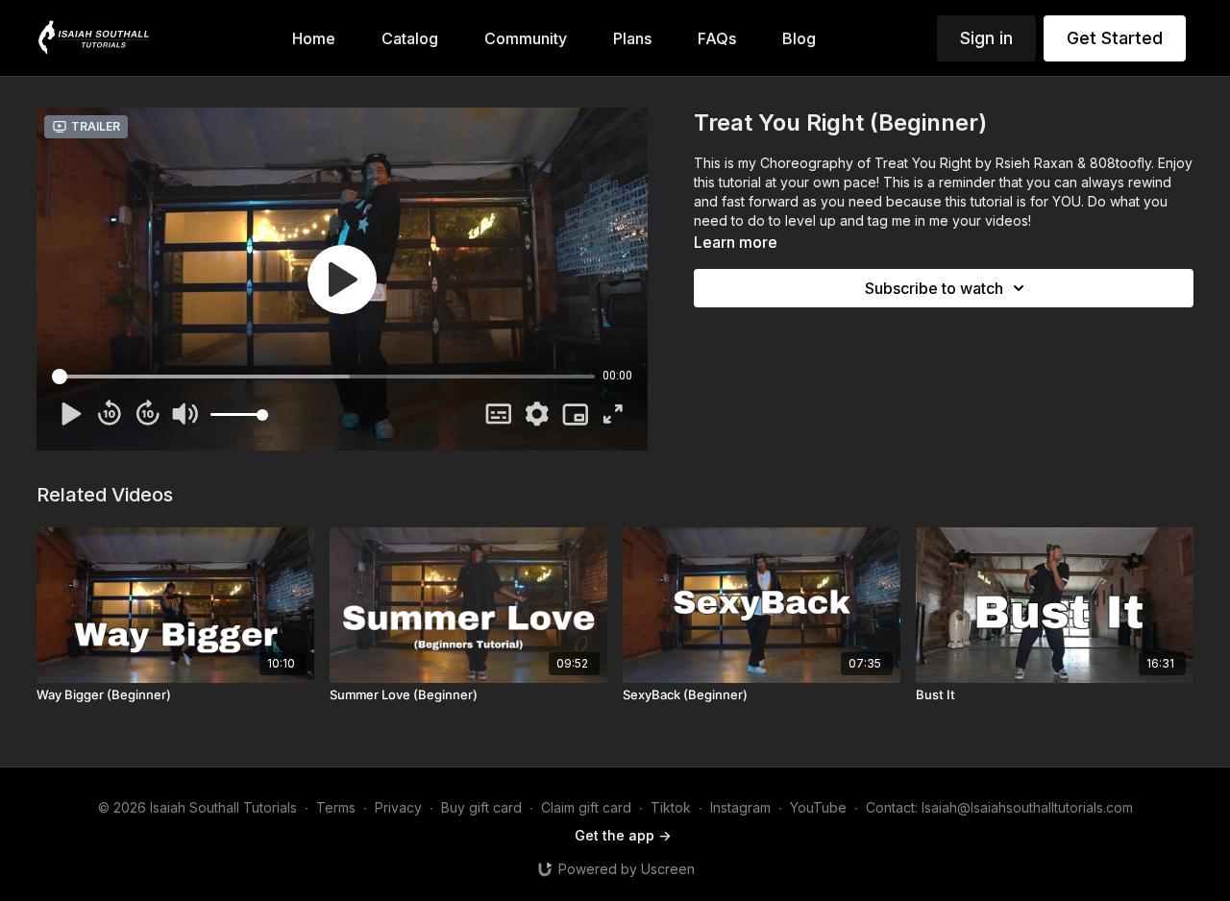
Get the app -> (623, 835)
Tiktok (671, 807)
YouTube (818, 807)
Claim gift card (586, 807)
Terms (336, 807)
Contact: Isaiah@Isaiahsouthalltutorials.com (999, 807)
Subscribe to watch (934, 288)
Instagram (740, 807)
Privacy (398, 807)
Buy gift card (481, 807)
